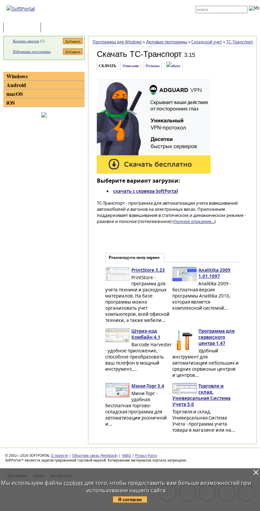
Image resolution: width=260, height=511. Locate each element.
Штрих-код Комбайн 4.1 (145, 334)
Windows (17, 76)
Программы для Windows (117, 42)
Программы (24, 28)
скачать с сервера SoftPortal (145, 191)
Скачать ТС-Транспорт (139, 54)
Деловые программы (166, 42)
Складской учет (206, 42)
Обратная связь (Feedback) (94, 455)
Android (16, 85)
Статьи (57, 28)
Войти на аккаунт (130, 2)
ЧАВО (126, 455)
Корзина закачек (26, 41)
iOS (10, 102)
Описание (131, 66)
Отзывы (153, 66)
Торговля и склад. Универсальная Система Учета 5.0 (201, 395)
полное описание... (194, 221)
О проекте (59, 455)
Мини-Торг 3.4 (147, 386)
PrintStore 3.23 (148, 270)
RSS (119, 18)
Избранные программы (31, 51)
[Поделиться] (173, 66)
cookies (73, 483)
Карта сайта (127, 13)
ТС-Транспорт (239, 42)
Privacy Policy (146, 455)
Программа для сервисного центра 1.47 (216, 337)
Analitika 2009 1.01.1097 (214, 273)
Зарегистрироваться (133, 7)
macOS (14, 94)
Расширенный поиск (214, 15)
